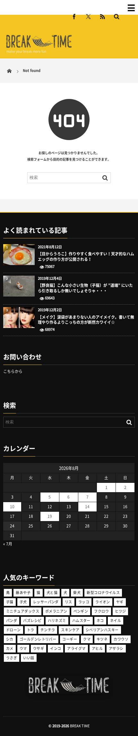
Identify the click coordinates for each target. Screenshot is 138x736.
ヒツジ (120, 611)
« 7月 (7, 544)
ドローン (13, 630)
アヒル (97, 648)
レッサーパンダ (46, 602)
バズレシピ (32, 620)
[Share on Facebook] (74, 16)
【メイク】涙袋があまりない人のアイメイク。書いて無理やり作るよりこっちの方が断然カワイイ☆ (86, 320)
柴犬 (77, 592)
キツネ (102, 639)
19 (49, 516)
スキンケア (70, 630)
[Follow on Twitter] (88, 16)
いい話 (28, 658)
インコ (55, 648)
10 (12, 507)
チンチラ (47, 630)
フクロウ (101, 611)
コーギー (69, 639)
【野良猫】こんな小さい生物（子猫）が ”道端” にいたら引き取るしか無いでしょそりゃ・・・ (85, 288)
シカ (9, 639)
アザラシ (116, 648)
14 (87, 507)
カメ (9, 648)
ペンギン (80, 611)
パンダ (11, 620)
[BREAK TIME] (39, 46)
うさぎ (11, 658)
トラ (30, 630)
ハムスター (81, 620)
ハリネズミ (57, 620)
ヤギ (120, 602)
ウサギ (38, 648)
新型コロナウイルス (103, 592)
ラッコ (83, 602)
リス (68, 602)
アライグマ (76, 648)
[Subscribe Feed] (102, 16)
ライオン (102, 602)
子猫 (9, 602)
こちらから (12, 371)
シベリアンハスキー (102, 630)
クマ (87, 639)
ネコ (100, 620)
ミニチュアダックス (22, 611)
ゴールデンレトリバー (38, 639)
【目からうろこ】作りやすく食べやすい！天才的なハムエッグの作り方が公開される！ (86, 256)
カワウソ (121, 639)
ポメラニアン (56, 611)
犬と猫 (52, 592)
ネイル (115, 620)
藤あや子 (23, 592)
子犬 (23, 602)
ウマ (23, 648)
